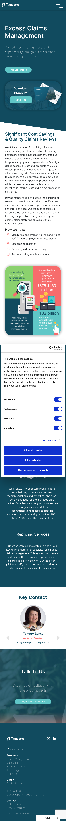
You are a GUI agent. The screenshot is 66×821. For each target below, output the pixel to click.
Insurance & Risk (16, 766)
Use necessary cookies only (33, 470)
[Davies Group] (16, 739)
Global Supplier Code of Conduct (25, 794)
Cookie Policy (14, 783)
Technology (13, 770)
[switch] (58, 409)
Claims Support (15, 804)
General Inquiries (16, 807)
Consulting (13, 762)
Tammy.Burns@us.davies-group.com (33, 642)
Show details (49, 440)
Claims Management (18, 759)
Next (64, 624)
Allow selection (33, 460)
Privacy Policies (15, 787)
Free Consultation (18, 70)
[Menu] (59, 6)
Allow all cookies (33, 450)
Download (20, 99)
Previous (1, 624)
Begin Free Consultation (33, 701)
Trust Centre (14, 790)
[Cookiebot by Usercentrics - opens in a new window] (49, 348)
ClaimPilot (12, 773)
